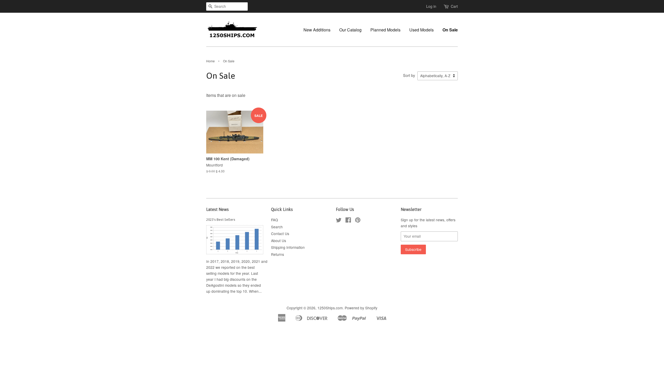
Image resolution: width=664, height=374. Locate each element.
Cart (454, 6)
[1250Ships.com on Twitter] (339, 220)
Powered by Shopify (361, 307)
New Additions (316, 30)
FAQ (274, 219)
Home (210, 61)
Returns (277, 254)
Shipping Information (288, 247)
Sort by (409, 75)
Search (277, 226)
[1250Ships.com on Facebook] (348, 220)
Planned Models (385, 30)
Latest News (217, 209)
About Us (278, 240)
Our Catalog (350, 30)
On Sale (450, 30)
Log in (431, 6)
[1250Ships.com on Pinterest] (358, 220)
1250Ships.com (330, 307)
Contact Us (280, 233)
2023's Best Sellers (220, 219)
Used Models (421, 30)
